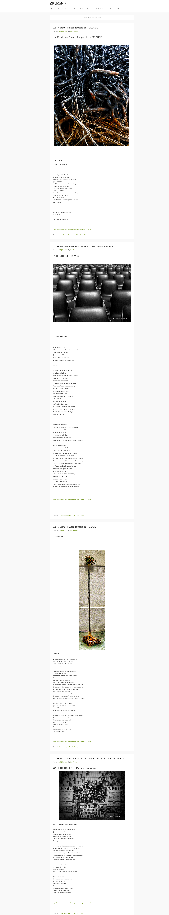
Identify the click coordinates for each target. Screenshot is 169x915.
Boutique (90, 9)
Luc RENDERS (58, 2)
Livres (61, 235)
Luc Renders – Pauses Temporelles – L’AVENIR (75, 527)
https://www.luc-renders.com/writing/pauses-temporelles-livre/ (72, 229)
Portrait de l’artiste (64, 9)
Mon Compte (111, 9)
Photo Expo (80, 235)
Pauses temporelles (69, 235)
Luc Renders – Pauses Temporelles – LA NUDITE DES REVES (83, 246)
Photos (82, 9)
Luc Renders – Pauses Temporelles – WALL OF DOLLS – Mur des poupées (88, 758)
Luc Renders (74, 31)
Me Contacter (99, 9)
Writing (75, 9)
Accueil (53, 9)
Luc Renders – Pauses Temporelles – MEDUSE (75, 28)
